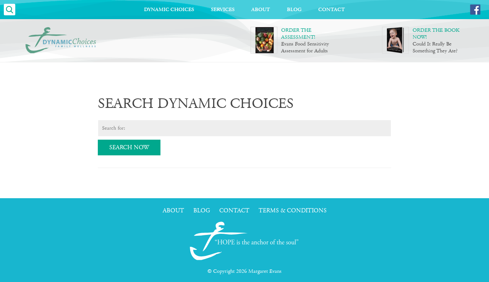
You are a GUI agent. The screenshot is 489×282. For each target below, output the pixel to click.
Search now (129, 147)
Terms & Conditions (293, 211)
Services (223, 9)
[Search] (9, 9)
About (260, 9)
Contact (331, 9)
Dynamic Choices (169, 9)
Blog (294, 9)
